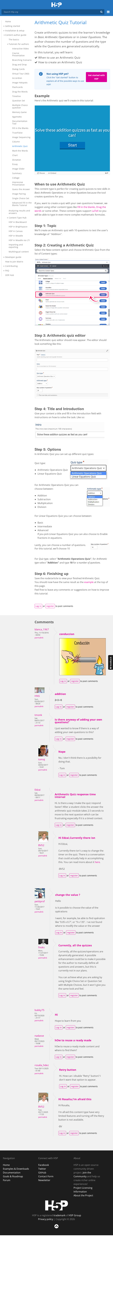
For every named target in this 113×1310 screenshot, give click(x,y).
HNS (37, 696)
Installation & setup (14, 30)
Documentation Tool (19, 122)
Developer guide (13, 257)
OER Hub (9, 275)
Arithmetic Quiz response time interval (75, 796)
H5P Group (75, 1215)
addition (60, 694)
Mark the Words (20, 150)
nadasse (39, 1035)
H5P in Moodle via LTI (19, 240)
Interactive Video (20, 48)
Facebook (43, 1165)
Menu (108, 13)
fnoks (41, 947)
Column (16, 141)
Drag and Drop (19, 64)
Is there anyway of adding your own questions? (78, 721)
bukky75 (39, 1010)
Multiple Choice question (20, 106)
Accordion (17, 78)
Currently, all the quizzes (75, 945)
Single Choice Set (20, 198)
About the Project (83, 1195)
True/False (17, 132)
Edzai (37, 789)
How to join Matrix (14, 261)
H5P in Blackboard (18, 222)
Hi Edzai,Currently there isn (76, 838)
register (50, 606)
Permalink (39, 637)
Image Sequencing (21, 137)
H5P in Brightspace (18, 226)
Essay (15, 164)
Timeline (16, 96)
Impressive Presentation (18, 183)
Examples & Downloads (16, 1168)
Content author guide (15, 35)
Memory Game (19, 112)
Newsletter (44, 1180)
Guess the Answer (21, 189)
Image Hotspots (20, 82)
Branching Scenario (21, 60)
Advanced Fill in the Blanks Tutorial (22, 204)
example (89, 582)
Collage (15, 177)
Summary (17, 173)
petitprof (40, 901)
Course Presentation (18, 54)
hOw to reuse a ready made (73, 1040)
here (97, 862)
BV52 (41, 845)
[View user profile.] (40, 692)
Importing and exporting (16, 245)
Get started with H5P (96, 77)
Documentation (11, 1172)
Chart (15, 155)
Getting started (12, 26)
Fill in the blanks (86, 207)
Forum (6, 1180)
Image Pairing (19, 193)
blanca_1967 (42, 629)
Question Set (18, 100)
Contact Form (45, 1176)
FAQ (7, 270)
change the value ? (67, 895)
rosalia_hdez (42, 1065)
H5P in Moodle (16, 235)
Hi (56, 1014)
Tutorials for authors (19, 44)
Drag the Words (20, 91)
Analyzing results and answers (19, 211)
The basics (14, 39)
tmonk (38, 715)
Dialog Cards (18, 69)
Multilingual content (19, 251)
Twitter (42, 1168)
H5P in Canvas (16, 231)
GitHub (42, 1172)
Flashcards (17, 87)
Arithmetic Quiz (20, 146)
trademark (59, 1215)
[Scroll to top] (56, 1228)
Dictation (16, 159)
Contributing (11, 266)
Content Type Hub (17, 217)
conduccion (66, 634)
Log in (38, 606)
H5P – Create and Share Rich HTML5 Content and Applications (56, 4)
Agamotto (17, 116)
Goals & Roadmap (13, 1176)
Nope (61, 751)
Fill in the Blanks (20, 128)
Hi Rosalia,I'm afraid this (74, 1099)
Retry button (67, 1069)
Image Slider (18, 168)
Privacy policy (45, 1219)
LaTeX (95, 210)
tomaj (41, 759)
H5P (56, 1205)
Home (8, 21)
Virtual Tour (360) (20, 73)
